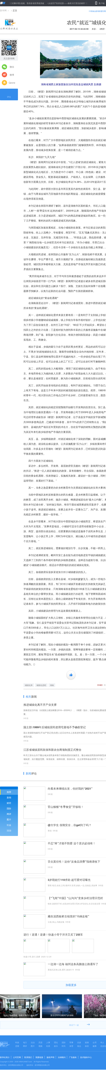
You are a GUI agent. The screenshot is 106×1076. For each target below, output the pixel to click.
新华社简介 (5, 1057)
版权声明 (50, 1057)
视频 (40, 1046)
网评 (9, 814)
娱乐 (56, 1046)
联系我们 (28, 1057)
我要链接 (39, 1057)
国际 (9, 808)
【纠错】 (100, 685)
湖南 (52, 685)
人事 (48, 1042)
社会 (9, 824)
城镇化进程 (41, 685)
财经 (9, 803)
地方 (25, 1042)
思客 (17, 1046)
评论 (9, 96)
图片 (9, 819)
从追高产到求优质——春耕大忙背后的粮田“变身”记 (53, 3)
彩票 (48, 1046)
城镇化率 (29, 685)
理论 (56, 1042)
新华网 (3, 10)
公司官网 (17, 1057)
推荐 (9, 792)
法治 (9, 830)
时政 (17, 1042)
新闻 (9, 797)
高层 (40, 1042)
